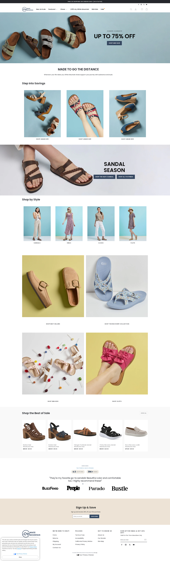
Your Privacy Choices (86, 555)
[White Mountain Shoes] (27, 9)
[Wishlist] (141, 9)
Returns (55, 538)
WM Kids (95, 9)
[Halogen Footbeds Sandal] (85, 431)
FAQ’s (55, 535)
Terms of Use (79, 535)
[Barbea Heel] (34, 431)
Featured (52, 9)
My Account (57, 544)
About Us (101, 535)
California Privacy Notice (83, 541)
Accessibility (79, 538)
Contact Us (57, 548)
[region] (85, 2)
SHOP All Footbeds (125, 177)
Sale (102, 9)
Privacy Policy (33, 546)
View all (144, 413)
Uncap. (95, 552)
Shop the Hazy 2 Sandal (104, 177)
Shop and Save (114, 43)
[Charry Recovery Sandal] (110, 431)
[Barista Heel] (59, 431)
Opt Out (19, 548)
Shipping (56, 541)
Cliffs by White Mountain (79, 9)
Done (145, 540)
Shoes (62, 9)
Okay (20, 557)
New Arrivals (41, 9)
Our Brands (102, 538)
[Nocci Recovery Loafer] (136, 431)
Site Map (101, 541)
